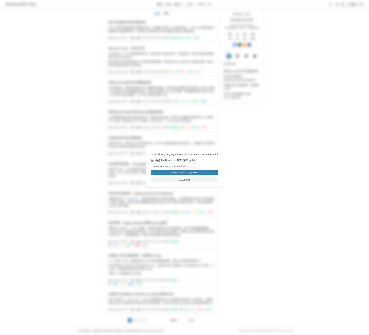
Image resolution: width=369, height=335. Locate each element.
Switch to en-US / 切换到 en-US (184, 173)
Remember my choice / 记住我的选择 (171, 166)
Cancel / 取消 (184, 180)
